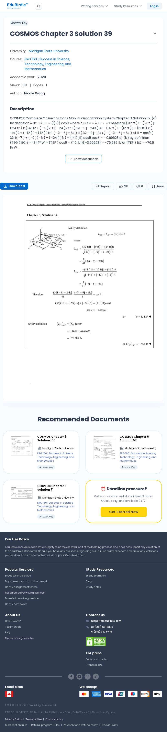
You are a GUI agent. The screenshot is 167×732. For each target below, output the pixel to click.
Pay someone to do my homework (26, 581)
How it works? (13, 621)
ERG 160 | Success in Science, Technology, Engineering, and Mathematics (47, 64)
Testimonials (13, 626)
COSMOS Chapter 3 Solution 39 (61, 33)
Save (160, 186)
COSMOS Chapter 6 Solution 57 (134, 438)
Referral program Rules (45, 725)
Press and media (96, 659)
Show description (86, 159)
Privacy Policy (13, 719)
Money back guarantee (19, 638)
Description (22, 109)
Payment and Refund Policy (81, 725)
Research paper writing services (25, 592)
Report (105, 186)
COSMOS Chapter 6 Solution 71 (51, 487)
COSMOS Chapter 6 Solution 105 (51, 438)
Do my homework (16, 604)
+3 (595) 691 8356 (102, 627)
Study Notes (93, 587)
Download (17, 186)
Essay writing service (18, 575)
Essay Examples (96, 575)
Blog (89, 581)
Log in (154, 6)
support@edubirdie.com (70, 555)
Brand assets (94, 665)
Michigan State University (49, 51)
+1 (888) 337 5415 (101, 631)
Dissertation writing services (22, 598)
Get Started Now (123, 512)
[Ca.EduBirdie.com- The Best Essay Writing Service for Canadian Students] (9, 696)
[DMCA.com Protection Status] (124, 642)
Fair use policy (54, 719)
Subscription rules (16, 725)
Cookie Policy (110, 725)
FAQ (7, 632)
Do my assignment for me (21, 587)
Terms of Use (34, 719)
